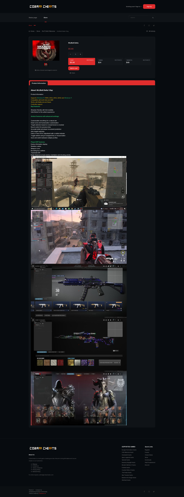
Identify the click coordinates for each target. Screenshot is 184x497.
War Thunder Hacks (127, 475)
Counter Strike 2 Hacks (128, 470)
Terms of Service (37, 468)
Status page (33, 17)
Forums (147, 452)
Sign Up (149, 6)
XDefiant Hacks (126, 480)
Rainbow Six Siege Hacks (129, 477)
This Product (144, 17)
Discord (147, 465)
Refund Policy (36, 471)
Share (73, 73)
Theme (31, 490)
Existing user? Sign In (133, 6)
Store (45, 17)
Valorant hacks (126, 460)
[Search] (153, 17)
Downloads (148, 460)
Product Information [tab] (39, 83)
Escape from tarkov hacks (129, 450)
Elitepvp (35, 464)
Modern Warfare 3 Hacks (129, 465)
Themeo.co (42, 493)
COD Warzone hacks (127, 452)
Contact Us (39, 490)
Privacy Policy (36, 469)
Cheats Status (149, 455)
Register (147, 450)
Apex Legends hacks (128, 457)
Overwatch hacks (127, 455)
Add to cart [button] (73, 68)
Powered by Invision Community (38, 491)
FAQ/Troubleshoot (150, 462)
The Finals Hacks (126, 472)
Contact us (36, 466)
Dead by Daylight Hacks (128, 462)
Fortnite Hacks (126, 467)
